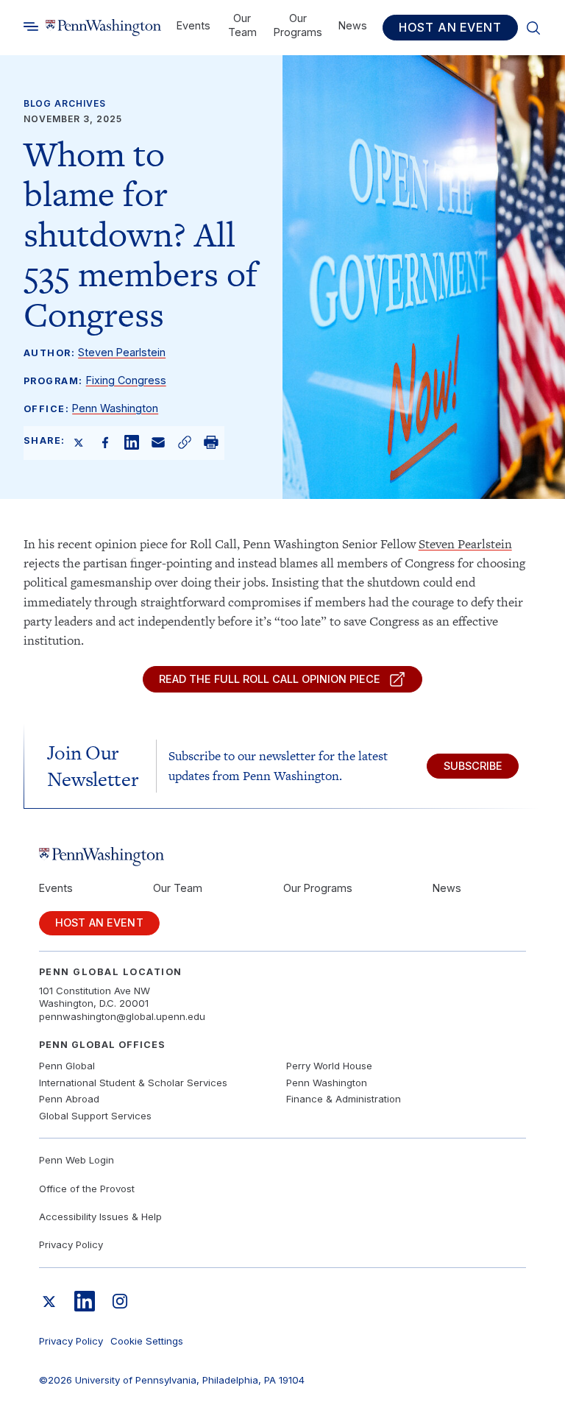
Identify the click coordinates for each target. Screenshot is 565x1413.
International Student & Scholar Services (133, 1082)
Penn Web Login (76, 1160)
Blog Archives (65, 103)
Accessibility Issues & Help (100, 1216)
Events (193, 25)
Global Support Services (95, 1116)
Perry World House (329, 1066)
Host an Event (450, 27)
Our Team (242, 25)
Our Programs (298, 25)
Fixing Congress (126, 380)
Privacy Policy (71, 1244)
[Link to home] (103, 27)
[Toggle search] (31, 26)
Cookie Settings (146, 1341)
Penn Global (67, 1066)
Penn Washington (115, 408)
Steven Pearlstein (122, 352)
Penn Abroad (69, 1099)
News (352, 25)
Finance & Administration (343, 1099)
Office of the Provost (87, 1188)
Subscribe (473, 765)
